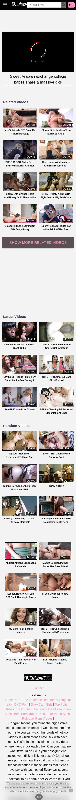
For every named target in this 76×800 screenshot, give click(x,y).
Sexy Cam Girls (41, 704)
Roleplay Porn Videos (37, 718)
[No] (71, 790)
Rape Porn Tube (16, 700)
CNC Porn (21, 704)
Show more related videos (38, 243)
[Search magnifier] (63, 5)
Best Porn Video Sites (54, 714)
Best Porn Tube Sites (31, 709)
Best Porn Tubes (25, 714)
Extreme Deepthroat (44, 700)
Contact (38, 688)
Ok (39, 796)
